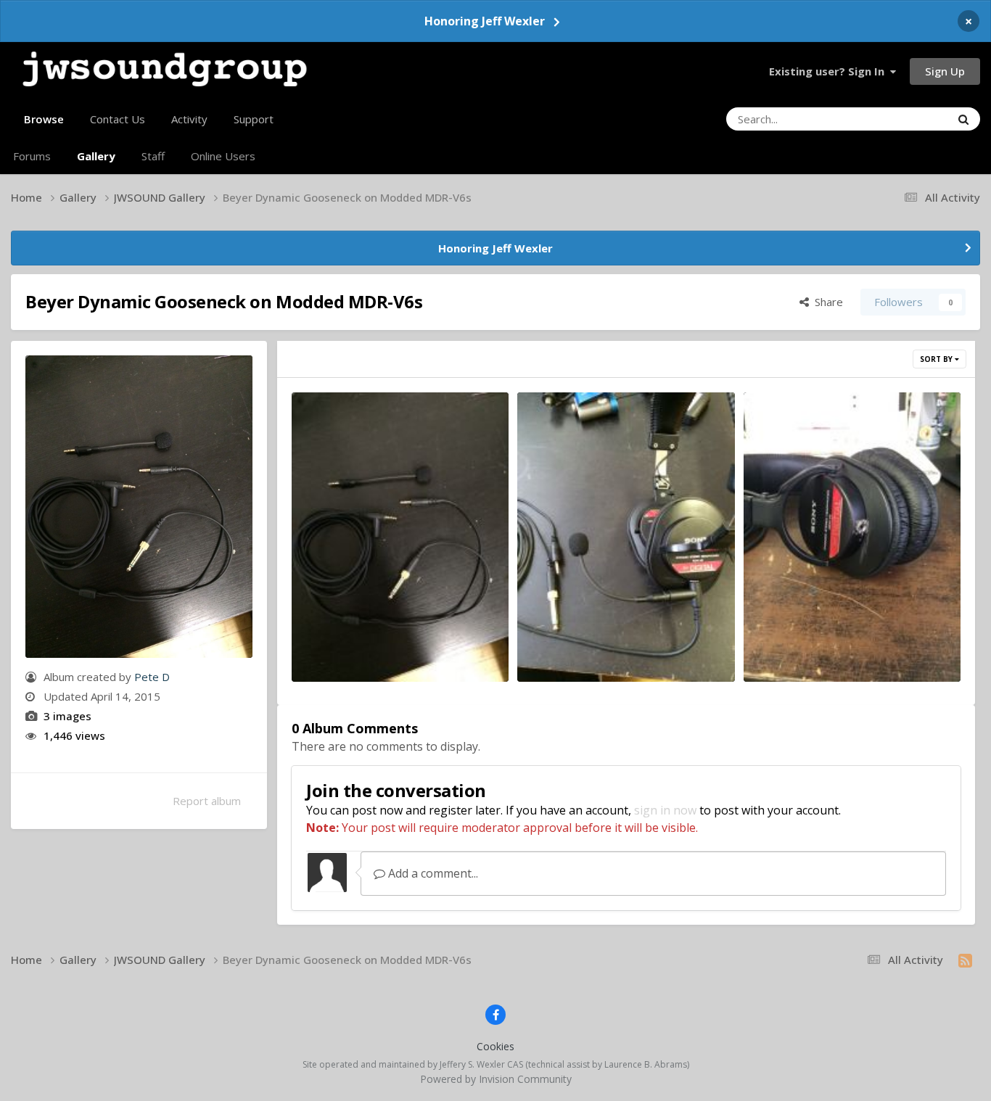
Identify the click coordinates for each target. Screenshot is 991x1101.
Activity (189, 119)
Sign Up (945, 71)
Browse (44, 119)
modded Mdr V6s (798, 643)
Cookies (495, 1046)
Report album (207, 800)
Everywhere (903, 118)
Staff (153, 156)
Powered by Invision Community (496, 1079)
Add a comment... (431, 873)
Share (826, 301)
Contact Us (117, 119)
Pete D (152, 676)
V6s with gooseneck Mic (592, 643)
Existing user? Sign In (829, 71)
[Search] (963, 119)
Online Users (223, 156)
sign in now (665, 810)
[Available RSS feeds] (965, 960)
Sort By (937, 359)
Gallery (96, 156)
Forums (32, 156)
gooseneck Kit (341, 643)
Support (254, 119)
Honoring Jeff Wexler (484, 21)
